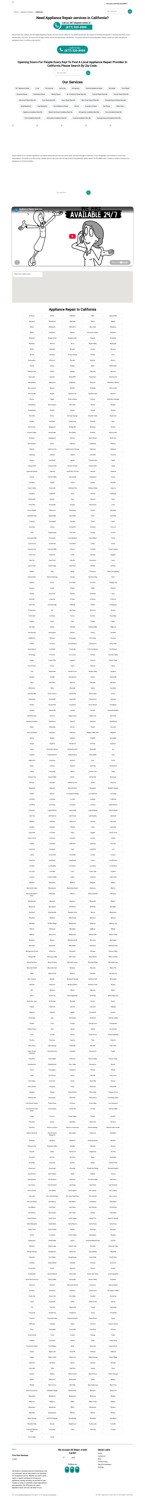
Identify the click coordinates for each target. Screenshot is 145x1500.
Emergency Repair (91, 106)
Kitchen (76, 106)
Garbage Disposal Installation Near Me (109, 118)
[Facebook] (77, 1469)
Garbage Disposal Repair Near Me (115, 100)
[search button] (130, 11)
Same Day (62, 88)
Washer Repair (56, 94)
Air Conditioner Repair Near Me (76, 94)
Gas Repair (112, 88)
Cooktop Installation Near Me (82, 118)
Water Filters (120, 106)
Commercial (49, 88)
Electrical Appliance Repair (94, 88)
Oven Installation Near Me (32, 118)
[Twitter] (72, 1469)
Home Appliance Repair (60, 106)
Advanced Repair (22, 94)
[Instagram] (67, 1469)
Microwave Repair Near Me (27, 100)
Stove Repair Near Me (68, 100)
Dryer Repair (125, 88)
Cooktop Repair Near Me (99, 94)
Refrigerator (76, 88)
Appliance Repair (27, 12)
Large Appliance (42, 106)
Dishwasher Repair (39, 94)
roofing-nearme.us (24, 1495)
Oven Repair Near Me (48, 100)
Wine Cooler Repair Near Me (90, 100)
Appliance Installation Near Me (32, 112)
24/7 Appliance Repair (22, 88)
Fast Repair (106, 106)
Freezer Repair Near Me (121, 94)
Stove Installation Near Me (113, 112)
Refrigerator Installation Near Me (89, 112)
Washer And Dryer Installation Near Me (60, 112)
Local (37, 88)
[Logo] (29, 3)
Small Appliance (26, 106)
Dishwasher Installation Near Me (57, 118)
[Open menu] (131, 3)
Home (16, 12)
